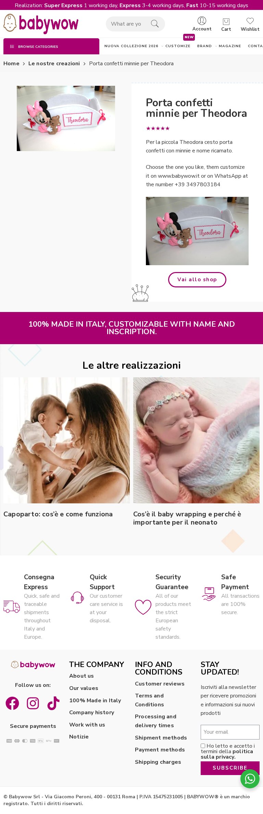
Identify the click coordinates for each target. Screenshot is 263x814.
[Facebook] (12, 703)
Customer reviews (160, 684)
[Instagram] (33, 703)
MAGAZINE (230, 46)
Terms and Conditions (149, 700)
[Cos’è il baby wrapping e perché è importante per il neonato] (196, 440)
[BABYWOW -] (40, 24)
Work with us (87, 725)
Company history (91, 712)
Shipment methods (161, 738)
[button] (197, 279)
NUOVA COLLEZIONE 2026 (131, 46)
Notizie (79, 737)
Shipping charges (158, 762)
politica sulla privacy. (227, 754)
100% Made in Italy (95, 700)
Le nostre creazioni (54, 63)
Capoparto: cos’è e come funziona (58, 514)
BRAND (204, 46)
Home (11, 63)
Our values (83, 688)
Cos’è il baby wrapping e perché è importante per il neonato (187, 518)
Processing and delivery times (155, 721)
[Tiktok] (53, 703)
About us (81, 676)
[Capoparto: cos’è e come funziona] (66, 440)
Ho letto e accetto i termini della (228, 751)
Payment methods (160, 750)
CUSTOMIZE (177, 46)
